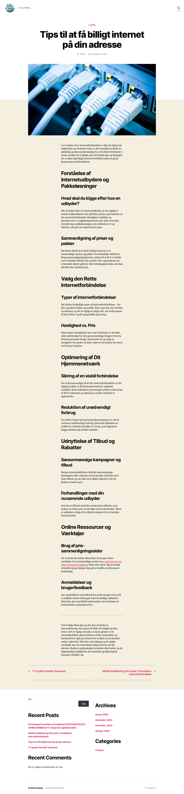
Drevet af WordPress (55, 788)
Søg (29, 699)
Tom (84, 54)
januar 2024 (101, 714)
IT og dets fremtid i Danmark (42, 747)
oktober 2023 (102, 731)
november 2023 (103, 725)
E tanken (39, 788)
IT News (92, 25)
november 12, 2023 (99, 54)
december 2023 (103, 720)
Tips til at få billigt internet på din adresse (49, 742)
